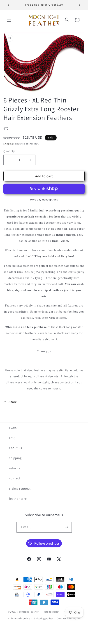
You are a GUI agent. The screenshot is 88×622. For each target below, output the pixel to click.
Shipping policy (43, 618)
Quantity (9, 151)
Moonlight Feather (28, 611)
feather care (18, 499)
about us (15, 448)
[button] (9, 20)
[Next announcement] (80, 5)
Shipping (8, 143)
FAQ (12, 438)
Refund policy (52, 611)
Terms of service (20, 618)
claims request (19, 488)
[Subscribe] (67, 527)
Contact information (69, 618)
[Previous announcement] (8, 5)
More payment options (44, 199)
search (14, 427)
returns (14, 468)
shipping (15, 458)
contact (14, 478)
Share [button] (13, 402)
